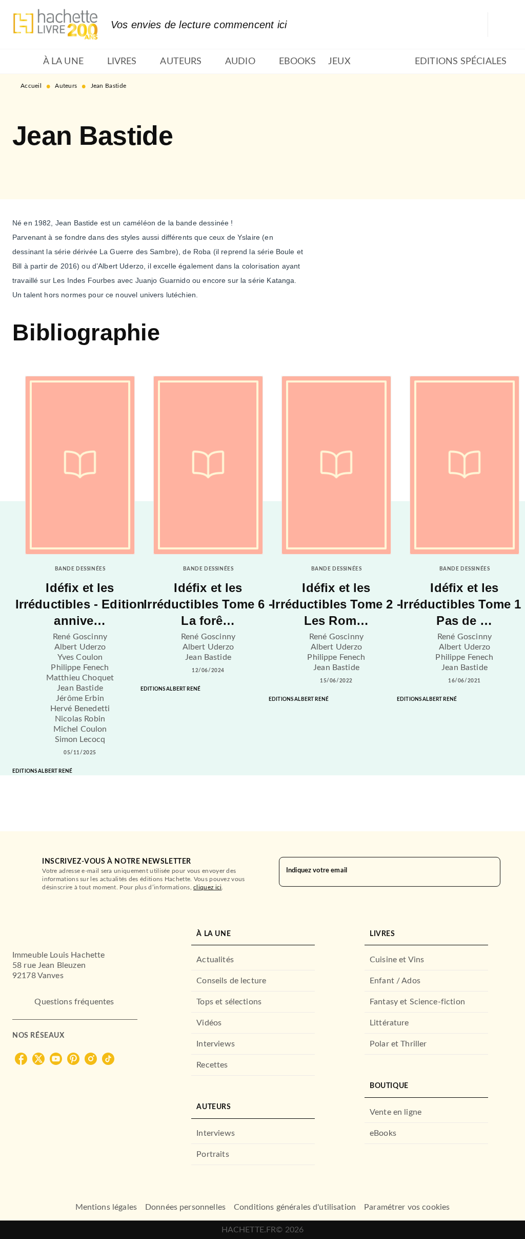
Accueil (31, 86)
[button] (28, 169)
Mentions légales (106, 1207)
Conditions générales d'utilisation (295, 1207)
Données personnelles (185, 1207)
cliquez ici (207, 887)
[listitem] (21, 1059)
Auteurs (66, 86)
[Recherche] (500, 24)
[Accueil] (55, 24)
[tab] (24, 61)
